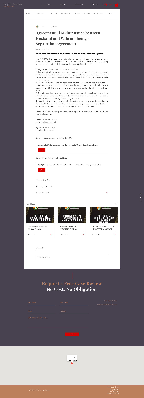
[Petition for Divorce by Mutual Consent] (40, 215)
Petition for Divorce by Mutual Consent (37, 228)
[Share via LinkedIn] (46, 187)
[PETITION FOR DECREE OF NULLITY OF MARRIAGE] (104, 215)
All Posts (28, 13)
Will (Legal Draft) (39, 13)
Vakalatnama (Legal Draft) (82, 13)
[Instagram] (141, 194)
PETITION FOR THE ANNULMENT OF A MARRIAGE (68, 228)
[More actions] (107, 27)
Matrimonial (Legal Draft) (43, 180)
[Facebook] (141, 201)
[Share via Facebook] (37, 187)
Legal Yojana (13, 4)
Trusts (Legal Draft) (98, 13)
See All (116, 204)
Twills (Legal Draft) (66, 13)
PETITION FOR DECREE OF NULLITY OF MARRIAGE (103, 228)
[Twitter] (141, 197)
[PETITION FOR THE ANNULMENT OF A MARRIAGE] (72, 215)
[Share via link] (51, 187)
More (108, 13)
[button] (116, 5)
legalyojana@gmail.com (107, 304)
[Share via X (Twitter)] (41, 187)
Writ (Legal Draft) (52, 13)
